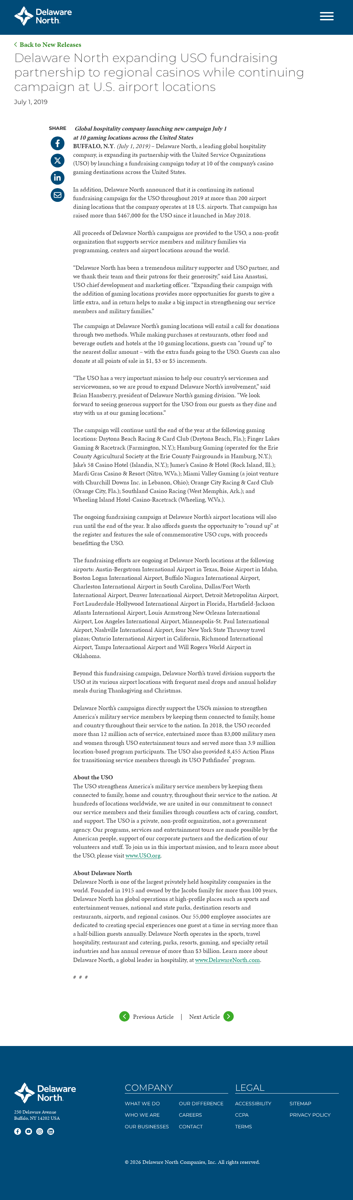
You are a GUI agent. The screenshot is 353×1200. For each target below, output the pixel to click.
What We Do (142, 1103)
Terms (243, 1127)
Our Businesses (147, 1127)
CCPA (242, 1115)
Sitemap (300, 1103)
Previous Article (153, 1016)
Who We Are (142, 1115)
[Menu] (327, 17)
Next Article (204, 1016)
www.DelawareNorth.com (227, 959)
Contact (191, 1127)
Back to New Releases (50, 44)
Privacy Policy (310, 1115)
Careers (190, 1115)
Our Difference (201, 1103)
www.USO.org (142, 855)
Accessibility (253, 1103)
